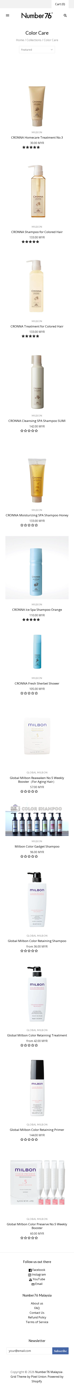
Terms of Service (37, 1322)
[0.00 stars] (29, 431)
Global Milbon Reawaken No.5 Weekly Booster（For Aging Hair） (37, 780)
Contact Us (37, 1313)
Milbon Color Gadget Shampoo (37, 846)
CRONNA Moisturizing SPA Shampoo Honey (37, 515)
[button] (31, 147)
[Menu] (7, 15)
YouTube (38, 1279)
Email (38, 1284)
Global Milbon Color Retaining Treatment (37, 1035)
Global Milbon (37, 772)
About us (37, 1303)
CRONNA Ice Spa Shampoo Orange (37, 610)
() (60, 4)
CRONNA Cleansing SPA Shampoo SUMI (37, 421)
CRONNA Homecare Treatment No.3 (37, 137)
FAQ (37, 1308)
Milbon (37, 132)
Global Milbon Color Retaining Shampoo (37, 941)
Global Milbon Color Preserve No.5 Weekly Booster (37, 1226)
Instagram (38, 1274)
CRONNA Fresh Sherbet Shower (37, 683)
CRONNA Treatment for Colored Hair (37, 326)
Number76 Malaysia (49, 1372)
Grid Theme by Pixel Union (28, 1377)
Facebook (38, 1270)
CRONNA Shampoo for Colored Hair (37, 232)
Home (20, 40)
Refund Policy (37, 1317)
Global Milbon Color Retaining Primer (37, 1130)
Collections (34, 40)
